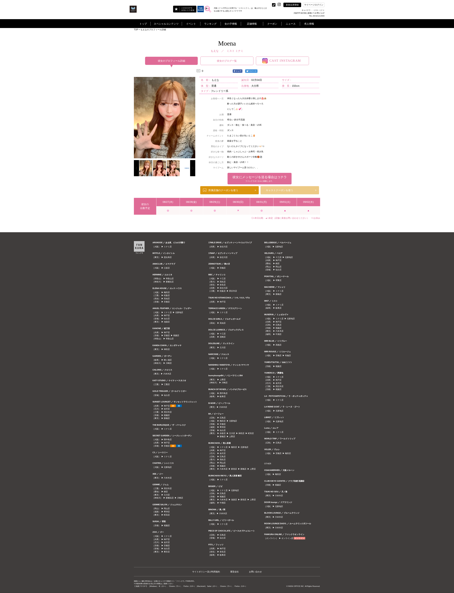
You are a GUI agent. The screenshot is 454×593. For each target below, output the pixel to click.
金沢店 (167, 409)
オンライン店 (287, 538)
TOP (136, 29)
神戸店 (167, 315)
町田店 (167, 515)
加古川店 (224, 247)
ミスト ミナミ (235, 50)
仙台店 (167, 319)
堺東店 (278, 280)
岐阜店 (223, 396)
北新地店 (179, 312)
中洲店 (223, 503)
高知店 (167, 298)
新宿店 (234, 469)
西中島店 (168, 439)
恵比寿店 (168, 257)
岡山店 (167, 508)
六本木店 (167, 374)
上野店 (223, 379)
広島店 (223, 418)
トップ (143, 23)
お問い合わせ (255, 571)
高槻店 (278, 345)
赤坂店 (223, 433)
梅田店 (167, 292)
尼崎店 (223, 337)
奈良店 (223, 285)
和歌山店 (170, 278)
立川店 (167, 495)
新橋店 (167, 418)
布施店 (288, 355)
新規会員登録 (292, 5)
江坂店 (167, 268)
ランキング (210, 23)
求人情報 (309, 23)
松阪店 (167, 295)
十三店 (223, 278)
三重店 (167, 384)
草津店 (167, 512)
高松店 (223, 282)
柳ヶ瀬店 (168, 360)
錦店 (166, 492)
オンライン (299, 538)
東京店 (167, 552)
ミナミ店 (168, 247)
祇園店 (176, 335)
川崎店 (169, 363)
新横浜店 (170, 282)
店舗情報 (252, 23)
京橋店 (223, 268)
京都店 (167, 302)
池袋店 (167, 322)
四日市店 (168, 412)
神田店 (167, 349)
